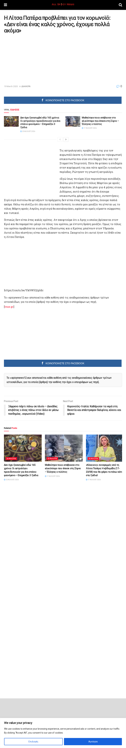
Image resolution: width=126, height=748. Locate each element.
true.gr (9, 306)
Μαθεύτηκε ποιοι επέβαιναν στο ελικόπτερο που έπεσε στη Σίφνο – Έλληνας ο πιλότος (100, 120)
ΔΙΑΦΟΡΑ (26, 86)
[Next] (65, 139)
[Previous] (60, 139)
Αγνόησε (93, 741)
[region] (63, 733)
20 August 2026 (28, 131)
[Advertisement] (31, 59)
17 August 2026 (90, 128)
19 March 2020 (11, 86)
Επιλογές (33, 741)
